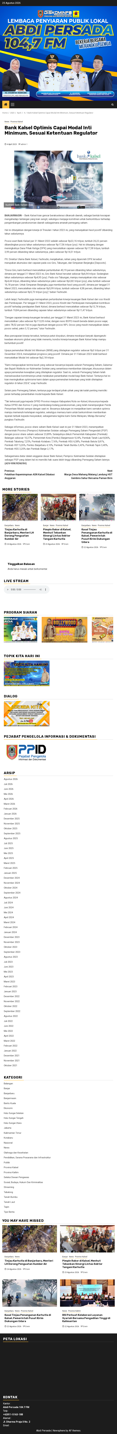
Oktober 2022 (10, 1006)
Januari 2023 (10, 991)
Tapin (6, 1207)
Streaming (9, 1187)
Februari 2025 (10, 868)
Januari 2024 (10, 932)
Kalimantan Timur (12, 1133)
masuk (23, 569)
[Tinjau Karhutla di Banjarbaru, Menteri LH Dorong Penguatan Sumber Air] (20, 507)
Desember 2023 (12, 937)
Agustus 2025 (11, 838)
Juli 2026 (8, 784)
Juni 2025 (8, 848)
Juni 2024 (8, 907)
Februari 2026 (10, 808)
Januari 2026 (10, 813)
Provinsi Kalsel (17, 122)
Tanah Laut (9, 1202)
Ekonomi (8, 1108)
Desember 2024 (12, 878)
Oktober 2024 (10, 887)
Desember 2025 (12, 818)
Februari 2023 (10, 986)
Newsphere (59, 1430)
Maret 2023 (9, 981)
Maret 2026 (9, 804)
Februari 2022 (10, 1045)
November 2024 (12, 883)
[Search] (112, 105)
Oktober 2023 (10, 947)
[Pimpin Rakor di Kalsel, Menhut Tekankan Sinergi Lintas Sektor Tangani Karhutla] (58, 507)
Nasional (8, 1142)
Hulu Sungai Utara (12, 1123)
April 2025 (9, 858)
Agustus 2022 (11, 1016)
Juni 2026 (8, 789)
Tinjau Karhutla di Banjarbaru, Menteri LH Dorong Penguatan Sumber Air (19, 534)
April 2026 (9, 799)
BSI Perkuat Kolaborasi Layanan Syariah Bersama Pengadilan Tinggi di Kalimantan (86, 1318)
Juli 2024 (8, 902)
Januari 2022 (10, 1050)
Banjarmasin (10, 1098)
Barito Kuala (10, 1103)
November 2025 (12, 823)
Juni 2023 (8, 966)
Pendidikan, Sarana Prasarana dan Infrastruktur (27, 1157)
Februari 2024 (10, 927)
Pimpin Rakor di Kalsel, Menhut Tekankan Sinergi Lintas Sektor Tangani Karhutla (57, 534)
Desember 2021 (12, 1055)
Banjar (46, 525)
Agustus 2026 (11, 779)
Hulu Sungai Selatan (14, 1113)
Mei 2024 (8, 912)
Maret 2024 (9, 922)
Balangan (8, 1083)
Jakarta (7, 1128)
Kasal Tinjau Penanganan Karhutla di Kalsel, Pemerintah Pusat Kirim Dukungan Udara (97, 536)
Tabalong (8, 1192)
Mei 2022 (8, 1031)
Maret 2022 (9, 1040)
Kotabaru (8, 1137)
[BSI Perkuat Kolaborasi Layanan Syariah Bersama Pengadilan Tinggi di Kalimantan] (87, 1293)
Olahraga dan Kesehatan (16, 1152)
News (7, 122)
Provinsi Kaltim (11, 1172)
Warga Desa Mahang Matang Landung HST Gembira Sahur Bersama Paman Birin (88, 474)
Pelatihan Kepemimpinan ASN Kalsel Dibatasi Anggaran (30, 474)
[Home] (5, 105)
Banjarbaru (9, 525)
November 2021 (12, 1060)
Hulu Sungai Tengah (13, 1118)
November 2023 (12, 942)
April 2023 (9, 976)
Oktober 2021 (10, 1065)
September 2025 (12, 833)
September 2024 (12, 892)
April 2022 (9, 1035)
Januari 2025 (10, 873)
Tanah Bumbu (11, 1197)
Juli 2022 (8, 1021)
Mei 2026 (8, 794)
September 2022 (12, 1011)
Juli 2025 (8, 843)
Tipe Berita (9, 1212)
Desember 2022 (12, 996)
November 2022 (12, 1001)
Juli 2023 (8, 962)
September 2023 (12, 952)
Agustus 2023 (11, 956)
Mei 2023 (8, 971)
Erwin (27, 544)
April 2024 (9, 917)
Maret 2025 (9, 863)
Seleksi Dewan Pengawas (16, 1177)
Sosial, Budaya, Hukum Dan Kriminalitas (23, 1182)
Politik (7, 1162)
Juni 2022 (8, 1026)
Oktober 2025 (10, 828)
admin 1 (24, 144)
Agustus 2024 (11, 897)
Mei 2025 (8, 853)
